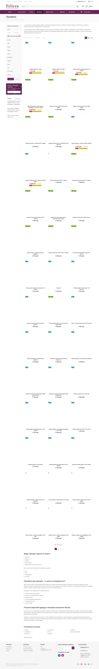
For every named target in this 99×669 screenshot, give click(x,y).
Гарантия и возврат (28, 650)
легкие (49, 631)
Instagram (62, 655)
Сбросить (17, 79)
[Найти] (77, 6)
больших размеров (75, 631)
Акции (7, 650)
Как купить (26, 644)
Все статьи (17, 98)
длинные (50, 633)
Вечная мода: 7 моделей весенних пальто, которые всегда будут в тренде (13, 110)
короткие (73, 630)
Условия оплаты (27, 646)
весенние (27, 633)
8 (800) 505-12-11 (85, 647)
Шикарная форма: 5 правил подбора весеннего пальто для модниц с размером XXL (13, 102)
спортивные (28, 631)
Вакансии (8, 648)
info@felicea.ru (84, 650)
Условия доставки (27, 648)
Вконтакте (59, 655)
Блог (42, 646)
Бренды (43, 644)
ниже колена (51, 630)
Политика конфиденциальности (46, 649)
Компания (8, 644)
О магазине (9, 646)
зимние (26, 630)
